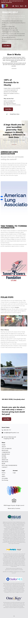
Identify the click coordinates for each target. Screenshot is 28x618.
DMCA (3, 476)
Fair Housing (5, 480)
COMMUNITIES (6, 452)
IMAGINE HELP (6, 454)
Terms (3, 474)
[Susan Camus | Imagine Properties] (14, 490)
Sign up (17, 6)
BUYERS (4, 456)
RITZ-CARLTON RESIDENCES (9, 465)
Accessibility (5, 478)
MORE (3, 463)
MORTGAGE (5, 450)
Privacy (3, 472)
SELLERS (4, 458)
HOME (3, 444)
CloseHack (17, 508)
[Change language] (13, 6)
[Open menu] (25, 6)
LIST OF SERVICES (6, 448)
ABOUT (4, 446)
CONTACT (4, 467)
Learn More (7, 45)
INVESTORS (5, 459)
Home (3, 442)
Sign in (21, 6)
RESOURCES (5, 461)
